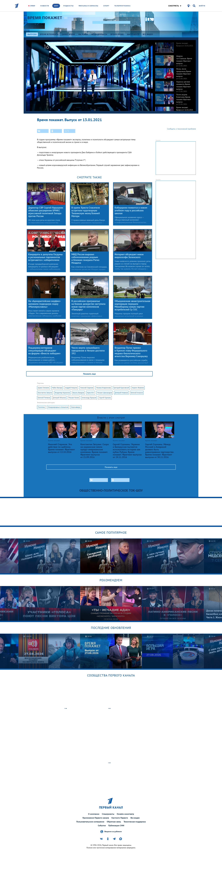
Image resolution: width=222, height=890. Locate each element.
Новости (44, 6)
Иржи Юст (90, 393)
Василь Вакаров (78, 393)
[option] (174, 46)
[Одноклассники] (56, 131)
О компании (93, 814)
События (102, 825)
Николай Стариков (86, 388)
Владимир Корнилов (62, 393)
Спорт (106, 6)
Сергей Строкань (105, 398)
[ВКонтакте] (43, 131)
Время (44, 18)
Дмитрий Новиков (121, 393)
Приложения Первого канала (95, 817)
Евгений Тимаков (44, 398)
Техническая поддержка (135, 821)
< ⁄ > (67, 131)
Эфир (32, 6)
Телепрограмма (122, 6)
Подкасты (68, 6)
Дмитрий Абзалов (59, 398)
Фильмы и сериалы (88, 6)
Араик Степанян (43, 388)
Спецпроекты (108, 814)
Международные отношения (58, 407)
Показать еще (89, 374)
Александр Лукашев (89, 398)
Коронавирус (76, 407)
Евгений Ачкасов (137, 393)
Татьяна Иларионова (103, 388)
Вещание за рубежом (113, 831)
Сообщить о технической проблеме (181, 129)
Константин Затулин (45, 393)
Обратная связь (114, 821)
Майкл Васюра (57, 388)
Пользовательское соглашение (90, 821)
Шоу (56, 6)
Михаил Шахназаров (104, 393)
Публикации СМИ (116, 825)
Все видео (135, 817)
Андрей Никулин (71, 388)
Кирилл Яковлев (138, 388)
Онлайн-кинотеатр (125, 814)
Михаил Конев (73, 398)
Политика (41, 407)
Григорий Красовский (121, 388)
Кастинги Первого (120, 817)
